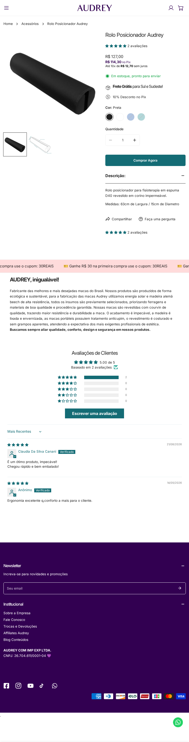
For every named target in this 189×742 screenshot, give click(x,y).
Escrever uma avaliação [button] (94, 413)
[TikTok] (42, 685)
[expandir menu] (6, 8)
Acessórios (30, 24)
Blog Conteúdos (15, 640)
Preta (109, 117)
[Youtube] (30, 685)
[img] (18, 445)
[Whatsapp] (55, 685)
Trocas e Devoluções (20, 626)
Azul (131, 117)
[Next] (92, 82)
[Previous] (14, 82)
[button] (181, 8)
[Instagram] (18, 685)
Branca (120, 117)
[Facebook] (6, 685)
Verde (141, 117)
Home (8, 24)
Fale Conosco (14, 620)
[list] (52, 81)
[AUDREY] (94, 8)
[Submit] (179, 588)
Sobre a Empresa (17, 613)
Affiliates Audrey (16, 633)
